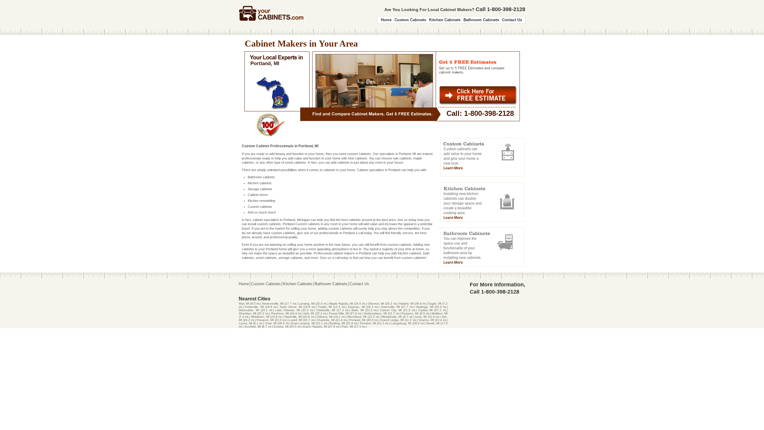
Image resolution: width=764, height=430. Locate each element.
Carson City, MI (391, 310)
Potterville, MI (254, 306)
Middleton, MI (260, 316)
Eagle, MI (434, 303)
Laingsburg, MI (401, 323)
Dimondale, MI (249, 310)
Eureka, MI (281, 326)
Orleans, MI (324, 316)
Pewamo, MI (409, 313)
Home (386, 20)
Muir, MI (244, 303)
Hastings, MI (424, 306)
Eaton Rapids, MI (315, 326)
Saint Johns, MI (291, 306)
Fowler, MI (325, 306)
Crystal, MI (425, 310)
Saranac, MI (356, 306)
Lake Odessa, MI (287, 310)
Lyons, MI (245, 323)
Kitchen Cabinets (444, 20)
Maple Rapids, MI (341, 303)
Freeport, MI (265, 320)
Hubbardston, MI (375, 313)
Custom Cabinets (410, 20)
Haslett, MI (406, 303)
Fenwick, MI (368, 323)
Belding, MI (337, 323)
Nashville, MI (293, 316)
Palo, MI (347, 326)
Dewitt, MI (433, 323)
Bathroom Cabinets (481, 20)
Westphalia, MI (391, 316)
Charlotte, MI (326, 320)
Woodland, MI (356, 316)
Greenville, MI (390, 306)
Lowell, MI (295, 320)
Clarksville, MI (325, 310)
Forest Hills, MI (339, 313)
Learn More (453, 168)
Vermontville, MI (273, 303)
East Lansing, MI (303, 323)
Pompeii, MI (357, 320)
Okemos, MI (376, 303)
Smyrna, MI (426, 320)
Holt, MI (309, 313)
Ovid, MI (271, 323)
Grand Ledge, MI (392, 320)
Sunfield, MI (252, 326)
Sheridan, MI (247, 313)
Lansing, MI (306, 303)
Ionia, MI (421, 316)
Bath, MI (358, 310)
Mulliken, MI (440, 313)
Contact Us (512, 20)
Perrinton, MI (280, 313)
